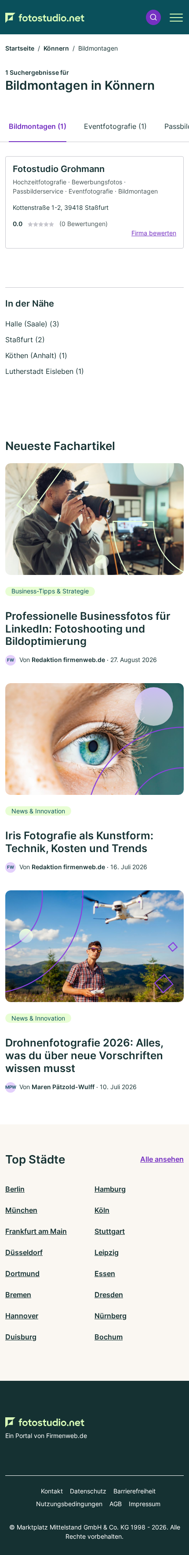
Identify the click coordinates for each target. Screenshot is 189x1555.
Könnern (56, 48)
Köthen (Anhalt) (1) (36, 355)
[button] (153, 17)
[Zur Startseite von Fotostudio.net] (44, 17)
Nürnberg (110, 1315)
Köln (101, 1210)
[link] (94, 202)
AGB (115, 1503)
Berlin (15, 1189)
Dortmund (22, 1273)
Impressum (144, 1503)
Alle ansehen (162, 1159)
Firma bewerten (153, 233)
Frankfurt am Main (36, 1231)
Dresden (108, 1294)
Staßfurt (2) (25, 339)
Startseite (19, 48)
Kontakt (52, 1491)
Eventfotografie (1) (115, 126)
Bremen (18, 1294)
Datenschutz (88, 1491)
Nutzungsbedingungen (69, 1503)
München (21, 1210)
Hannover (21, 1315)
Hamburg (110, 1189)
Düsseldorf (24, 1252)
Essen (104, 1273)
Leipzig (106, 1252)
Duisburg (20, 1336)
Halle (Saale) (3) (32, 323)
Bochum (108, 1336)
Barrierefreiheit (134, 1491)
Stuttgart (109, 1231)
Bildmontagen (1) (37, 126)
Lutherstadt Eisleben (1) (44, 371)
